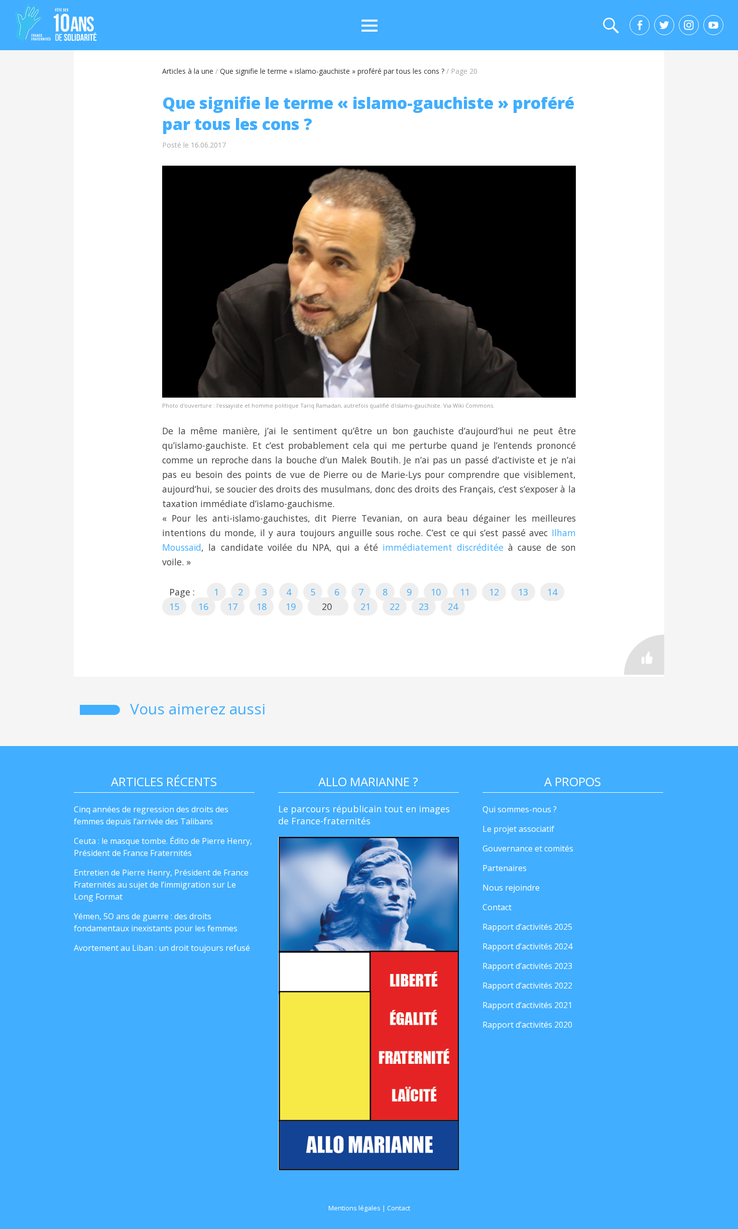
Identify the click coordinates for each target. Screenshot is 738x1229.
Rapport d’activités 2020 (527, 1024)
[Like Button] (644, 655)
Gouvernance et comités (527, 848)
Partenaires (504, 868)
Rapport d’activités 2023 (527, 965)
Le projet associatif (518, 828)
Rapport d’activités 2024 (527, 946)
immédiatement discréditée (443, 547)
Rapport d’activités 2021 (527, 1005)
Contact (497, 907)
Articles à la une (187, 71)
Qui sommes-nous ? (519, 809)
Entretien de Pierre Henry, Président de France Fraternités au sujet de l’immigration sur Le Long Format (161, 884)
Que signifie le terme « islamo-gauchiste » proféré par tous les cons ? (332, 71)
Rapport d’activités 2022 (527, 985)
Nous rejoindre (511, 887)
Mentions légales (354, 1207)
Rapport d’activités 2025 (527, 926)
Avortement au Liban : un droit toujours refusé (162, 947)
